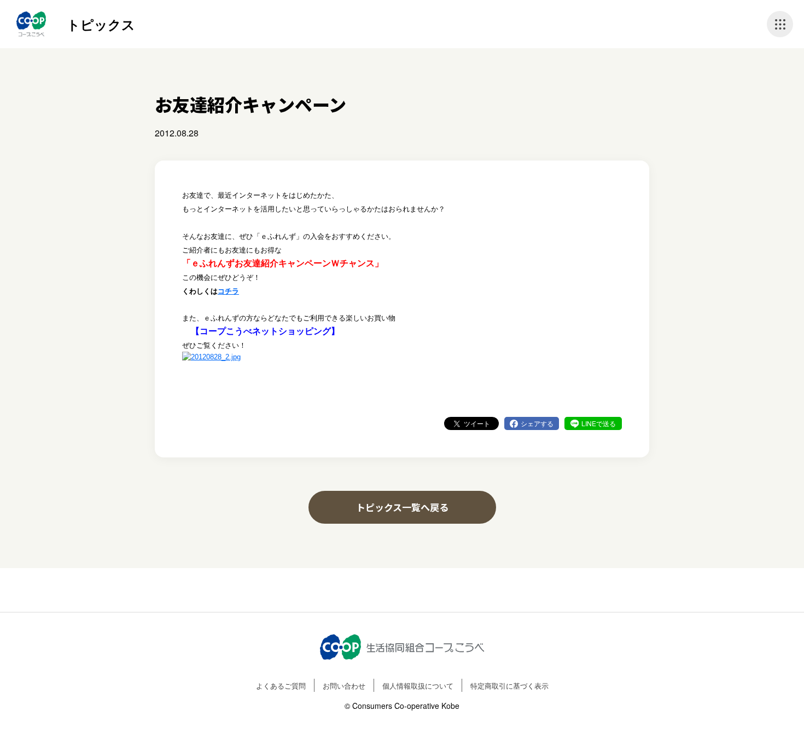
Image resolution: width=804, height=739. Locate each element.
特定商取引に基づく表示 (509, 685)
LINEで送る (598, 423)
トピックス (101, 24)
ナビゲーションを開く (780, 24)
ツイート (477, 423)
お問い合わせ (344, 685)
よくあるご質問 (281, 685)
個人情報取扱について (417, 685)
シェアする (537, 423)
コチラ (228, 291)
